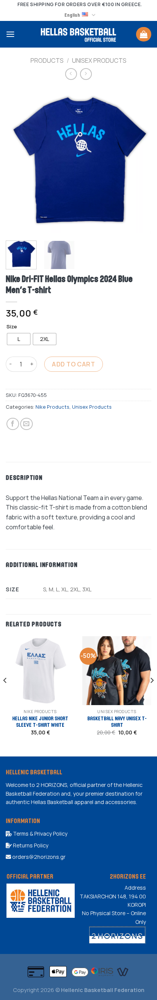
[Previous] (18, 160)
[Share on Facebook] (12, 424)
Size (11, 327)
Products (47, 60)
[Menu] (10, 34)
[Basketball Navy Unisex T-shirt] (116, 670)
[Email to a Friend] (26, 424)
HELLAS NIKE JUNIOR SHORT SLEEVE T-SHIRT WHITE (40, 721)
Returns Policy (30, 845)
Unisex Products (99, 60)
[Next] (139, 160)
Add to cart (73, 364)
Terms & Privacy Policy (39, 833)
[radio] (18, 339)
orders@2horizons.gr (38, 856)
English (72, 15)
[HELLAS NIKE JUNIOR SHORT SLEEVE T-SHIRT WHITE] (40, 670)
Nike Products (52, 406)
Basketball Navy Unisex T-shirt (117, 721)
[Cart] (143, 34)
